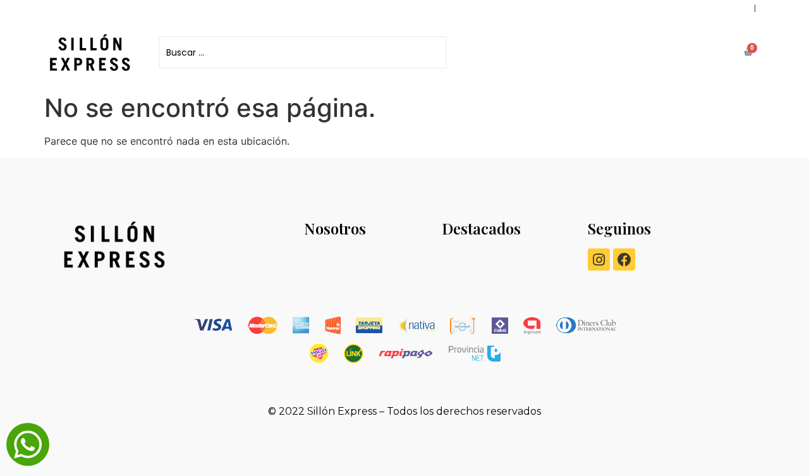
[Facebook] (624, 259)
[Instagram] (599, 259)
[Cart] (748, 52)
